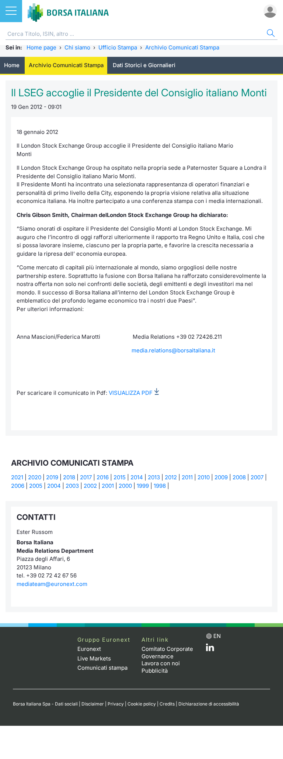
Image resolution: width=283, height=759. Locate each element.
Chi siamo (77, 47)
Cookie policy (141, 704)
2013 (154, 477)
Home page (41, 47)
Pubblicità (155, 670)
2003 (72, 485)
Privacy (116, 704)
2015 (119, 477)
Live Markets (94, 658)
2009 (221, 477)
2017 (86, 477)
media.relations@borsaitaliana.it (173, 350)
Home (12, 65)
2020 (34, 477)
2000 (125, 485)
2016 (103, 477)
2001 (108, 485)
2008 (239, 477)
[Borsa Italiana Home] (68, 11)
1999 (143, 485)
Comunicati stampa (102, 667)
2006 (17, 485)
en (217, 635)
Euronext (89, 648)
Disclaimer (92, 704)
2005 (35, 485)
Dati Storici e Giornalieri (144, 65)
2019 (52, 477)
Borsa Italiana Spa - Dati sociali (45, 704)
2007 (257, 477)
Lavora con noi (161, 663)
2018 (69, 477)
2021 (17, 477)
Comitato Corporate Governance (167, 652)
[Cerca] (270, 34)
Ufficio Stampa (117, 47)
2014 (136, 477)
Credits (167, 704)
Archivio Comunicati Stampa (182, 47)
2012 (171, 477)
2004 (54, 485)
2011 (187, 477)
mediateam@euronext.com (52, 583)
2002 (90, 485)
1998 (160, 485)
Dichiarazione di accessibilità (208, 704)
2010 (204, 477)
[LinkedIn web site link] (210, 649)
